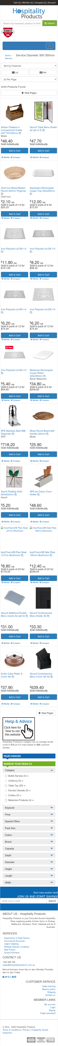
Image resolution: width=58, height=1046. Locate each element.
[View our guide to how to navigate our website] (19, 728)
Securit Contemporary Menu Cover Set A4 (41, 675)
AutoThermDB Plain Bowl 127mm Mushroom (13, 554)
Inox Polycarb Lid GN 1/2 (13, 248)
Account (52, 2)
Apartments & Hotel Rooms (17, 937)
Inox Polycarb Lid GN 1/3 (42, 248)
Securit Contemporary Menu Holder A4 (41, 614)
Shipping (51, 992)
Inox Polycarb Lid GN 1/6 (42, 309)
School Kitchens (11, 952)
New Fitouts (9, 949)
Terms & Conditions (12, 1029)
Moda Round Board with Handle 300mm (42, 432)
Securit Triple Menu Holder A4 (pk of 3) (43, 128)
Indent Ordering (11, 943)
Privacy (26, 1029)
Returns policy (48, 989)
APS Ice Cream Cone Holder (41, 493)
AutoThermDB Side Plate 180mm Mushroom (42, 554)
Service (8, 58)
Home (7, 55)
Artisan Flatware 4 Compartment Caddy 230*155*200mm (11, 130)
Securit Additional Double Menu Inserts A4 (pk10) (14, 614)
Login (52, 1007)
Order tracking (48, 986)
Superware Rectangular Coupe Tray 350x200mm (42, 189)
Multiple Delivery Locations (16, 946)
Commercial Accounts (14, 940)
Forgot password (47, 1013)
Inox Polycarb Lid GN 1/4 (13, 309)
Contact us (50, 994)
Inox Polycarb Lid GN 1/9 (13, 370)
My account (49, 1004)
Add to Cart (14, 150)
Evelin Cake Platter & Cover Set (11, 675)
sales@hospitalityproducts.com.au (19, 964)
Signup (52, 1010)
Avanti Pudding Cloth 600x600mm (11, 493)
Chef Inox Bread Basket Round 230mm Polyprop (13, 189)
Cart (17, 2)
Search (51, 23)
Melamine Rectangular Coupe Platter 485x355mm (41, 372)
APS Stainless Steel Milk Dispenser (13, 432)
